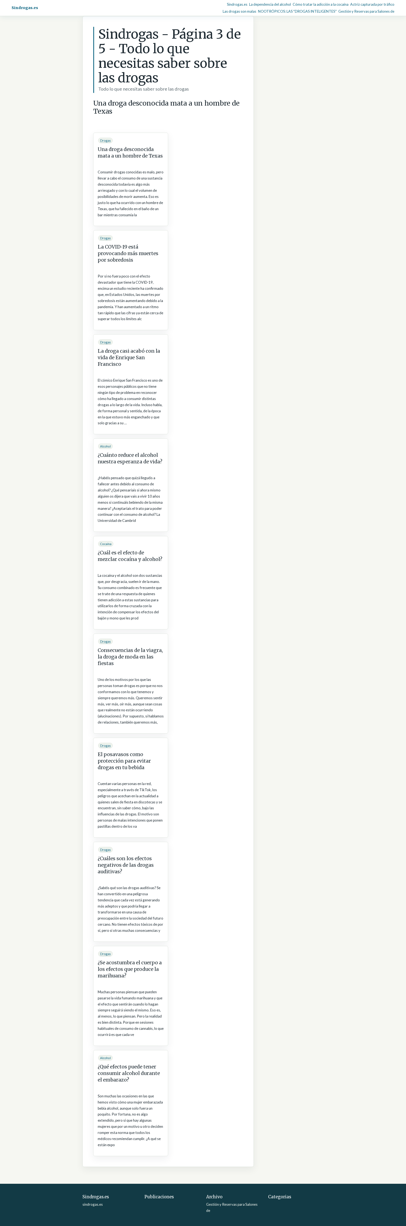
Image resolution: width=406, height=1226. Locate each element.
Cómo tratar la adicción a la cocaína (320, 4)
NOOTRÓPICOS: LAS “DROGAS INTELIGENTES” (297, 11)
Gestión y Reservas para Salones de (366, 11)
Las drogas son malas (239, 11)
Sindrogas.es (25, 7)
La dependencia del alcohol (270, 4)
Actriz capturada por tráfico (372, 4)
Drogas (105, 140)
